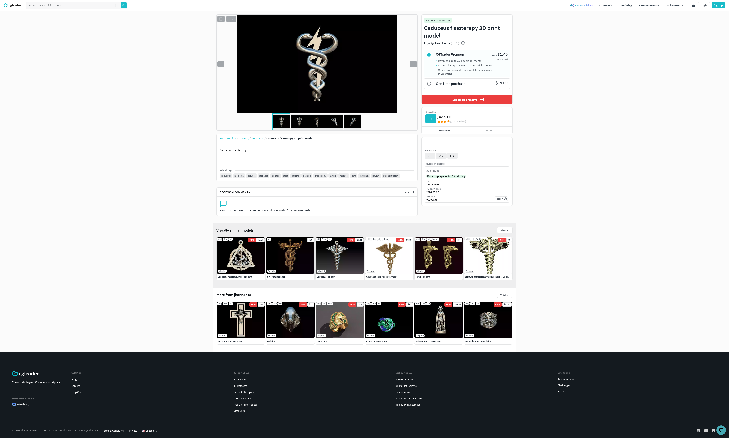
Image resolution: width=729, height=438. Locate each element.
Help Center (78, 392)
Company (76, 372)
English (148, 431)
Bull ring (271, 341)
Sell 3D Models (404, 372)
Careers (75, 385)
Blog (74, 379)
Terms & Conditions (113, 430)
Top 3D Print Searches (408, 404)
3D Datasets (240, 385)
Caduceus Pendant (326, 276)
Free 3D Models (242, 398)
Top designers (566, 379)
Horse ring (322, 341)
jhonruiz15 (444, 117)
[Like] (437, 142)
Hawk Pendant (423, 276)
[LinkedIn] (699, 431)
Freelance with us (405, 392)
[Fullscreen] (221, 19)
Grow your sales (405, 379)
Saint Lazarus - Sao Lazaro (428, 341)
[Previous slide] (220, 64)
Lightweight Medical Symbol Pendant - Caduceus (489, 276)
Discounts (239, 411)
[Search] (124, 5)
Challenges (564, 385)
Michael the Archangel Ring (478, 341)
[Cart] (693, 5)
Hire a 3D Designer (244, 392)
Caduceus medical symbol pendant (235, 276)
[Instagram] (714, 431)
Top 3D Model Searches (409, 398)
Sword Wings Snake (276, 276)
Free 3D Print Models (245, 404)
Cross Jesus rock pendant (230, 341)
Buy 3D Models (241, 372)
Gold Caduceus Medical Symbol (381, 276)
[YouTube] (706, 431)
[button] (117, 5)
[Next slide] (413, 64)
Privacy (133, 430)
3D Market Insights (406, 385)
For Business (241, 379)
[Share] (497, 142)
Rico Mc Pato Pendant (376, 341)
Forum (561, 391)
